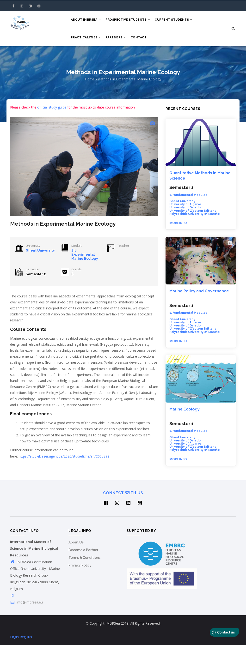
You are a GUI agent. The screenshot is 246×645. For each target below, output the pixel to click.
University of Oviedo (185, 207)
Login (14, 636)
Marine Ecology (184, 409)
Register (26, 636)
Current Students (172, 19)
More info (178, 223)
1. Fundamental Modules (188, 195)
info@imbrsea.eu (29, 602)
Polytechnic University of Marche (194, 214)
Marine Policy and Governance (199, 291)
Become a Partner (83, 550)
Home (90, 79)
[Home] (20, 20)
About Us (76, 542)
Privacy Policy (80, 565)
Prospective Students (126, 19)
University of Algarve (185, 204)
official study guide (51, 107)
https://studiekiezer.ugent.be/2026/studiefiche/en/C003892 (64, 456)
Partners (114, 37)
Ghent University (40, 250)
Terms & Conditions (84, 558)
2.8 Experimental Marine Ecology (84, 254)
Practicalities (84, 37)
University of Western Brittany (192, 210)
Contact (139, 37)
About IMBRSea (84, 19)
